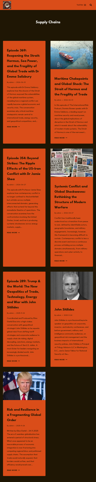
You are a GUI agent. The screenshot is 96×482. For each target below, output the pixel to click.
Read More (13, 127)
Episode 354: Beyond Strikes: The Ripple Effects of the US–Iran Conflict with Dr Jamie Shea (24, 169)
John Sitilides (64, 309)
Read (56, 74)
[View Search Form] (90, 5)
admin (11, 82)
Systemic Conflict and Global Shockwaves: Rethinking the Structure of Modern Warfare (71, 197)
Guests (57, 305)
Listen (9, 46)
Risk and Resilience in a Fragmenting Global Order (24, 415)
